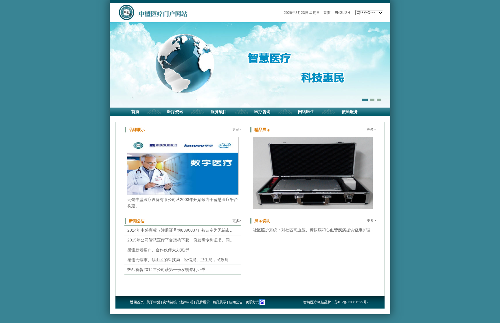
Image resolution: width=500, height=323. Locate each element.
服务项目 (219, 112)
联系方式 (252, 302)
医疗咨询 (262, 112)
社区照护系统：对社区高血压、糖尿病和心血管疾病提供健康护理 (311, 230)
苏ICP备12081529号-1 (352, 302)
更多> (236, 130)
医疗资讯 (175, 112)
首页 (326, 13)
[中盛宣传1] (182, 166)
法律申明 (186, 302)
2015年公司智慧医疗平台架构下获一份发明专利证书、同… (180, 240)
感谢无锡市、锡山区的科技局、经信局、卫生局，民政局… (180, 259)
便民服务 (350, 112)
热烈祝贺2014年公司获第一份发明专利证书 (166, 269)
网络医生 (306, 112)
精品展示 (262, 129)
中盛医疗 (152, 12)
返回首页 (137, 302)
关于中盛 (153, 302)
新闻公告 (137, 221)
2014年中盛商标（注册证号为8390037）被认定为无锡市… (180, 230)
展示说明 (262, 220)
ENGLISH (342, 13)
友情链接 (170, 302)
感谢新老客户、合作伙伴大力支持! (158, 250)
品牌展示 (137, 129)
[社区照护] (313, 173)
